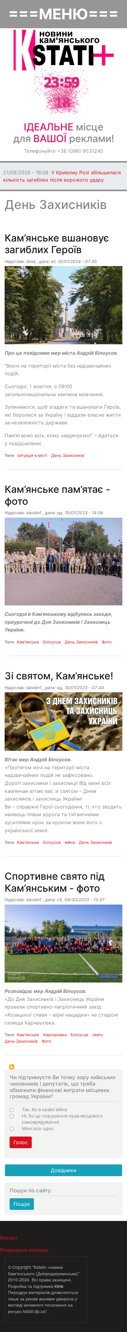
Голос (21, 1142)
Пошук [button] (22, 1204)
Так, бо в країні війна (44, 1109)
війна (70, 842)
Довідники (63, 1170)
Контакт (9, 1237)
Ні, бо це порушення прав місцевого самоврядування (62, 1119)
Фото (107, 641)
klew (59, 1286)
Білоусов (52, 641)
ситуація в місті (32, 455)
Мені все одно (38, 1128)
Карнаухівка (55, 1034)
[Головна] (64, 50)
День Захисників (67, 455)
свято (97, 1034)
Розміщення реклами (24, 1249)
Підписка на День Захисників (11, 1066)
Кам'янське (28, 641)
